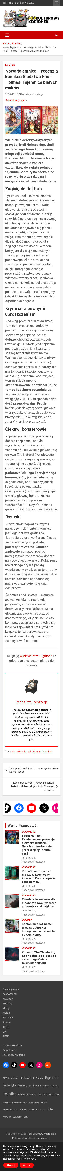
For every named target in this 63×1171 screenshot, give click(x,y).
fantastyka (9, 1085)
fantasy (22, 1085)
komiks (9, 1093)
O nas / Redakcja (12, 1045)
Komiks (10, 65)
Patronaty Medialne (14, 1054)
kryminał (47, 751)
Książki (7, 1022)
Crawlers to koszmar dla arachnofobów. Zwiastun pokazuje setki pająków (39, 903)
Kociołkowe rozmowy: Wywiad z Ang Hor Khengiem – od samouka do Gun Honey (38, 929)
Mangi (6, 1008)
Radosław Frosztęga (31, 94)
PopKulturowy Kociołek (40, 1133)
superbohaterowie (37, 1109)
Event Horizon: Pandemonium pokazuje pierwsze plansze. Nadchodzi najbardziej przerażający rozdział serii (38, 844)
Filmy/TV (8, 1017)
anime (14, 1078)
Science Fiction (10, 1109)
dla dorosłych (27, 1078)
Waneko (7, 1117)
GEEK (6, 1036)
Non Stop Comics (19, 1103)
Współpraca (9, 1050)
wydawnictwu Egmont (36, 656)
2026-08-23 (28, 857)
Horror (45, 1085)
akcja (6, 1078)
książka (41, 1095)
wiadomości (21, 1116)
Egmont (37, 751)
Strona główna (11, 989)
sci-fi (44, 1102)
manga (7, 1102)
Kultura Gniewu (52, 1095)
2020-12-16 (11, 94)
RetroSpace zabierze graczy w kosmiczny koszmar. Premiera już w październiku (38, 876)
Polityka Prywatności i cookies (29, 1138)
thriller (50, 1109)
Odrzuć (26, 1165)
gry (30, 1085)
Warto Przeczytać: (22, 825)
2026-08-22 (28, 910)
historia (37, 1085)
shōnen (23, 1109)
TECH (6, 1027)
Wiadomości (29, 832)
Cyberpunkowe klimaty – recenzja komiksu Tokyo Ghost (33, 770)
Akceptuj (11, 1165)
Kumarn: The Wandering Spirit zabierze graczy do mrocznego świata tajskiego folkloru (39, 957)
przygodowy (34, 1102)
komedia (54, 1085)
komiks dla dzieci (27, 1094)
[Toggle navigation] (7, 35)
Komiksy (7, 1003)
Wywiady (27, 920)
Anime (6, 1012)
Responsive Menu (56, 3)
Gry (4, 1031)
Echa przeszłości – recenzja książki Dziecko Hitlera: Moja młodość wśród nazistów (32, 786)
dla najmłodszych (22, 751)
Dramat (40, 1078)
